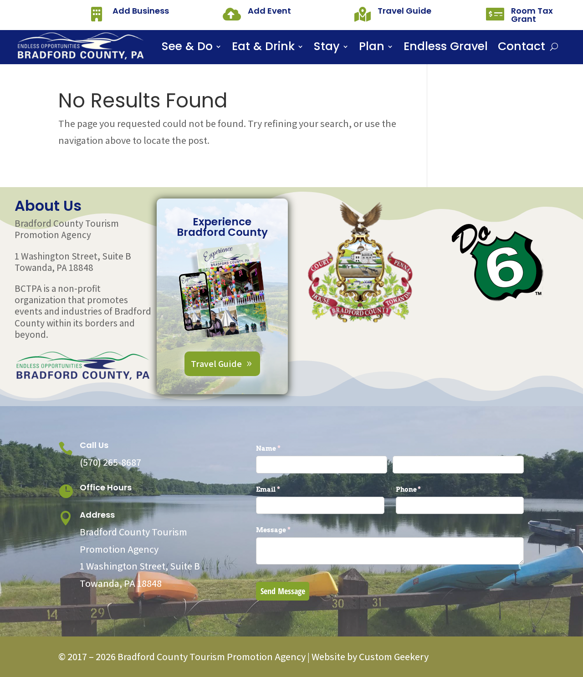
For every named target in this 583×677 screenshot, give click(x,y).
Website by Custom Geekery (369, 656)
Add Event (269, 10)
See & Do (187, 48)
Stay (327, 48)
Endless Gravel (446, 48)
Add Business (141, 10)
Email (283, 489)
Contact (521, 48)
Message (288, 530)
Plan (371, 48)
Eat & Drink (263, 48)
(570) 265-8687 (110, 462)
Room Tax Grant (532, 15)
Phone (423, 489)
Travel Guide (404, 10)
